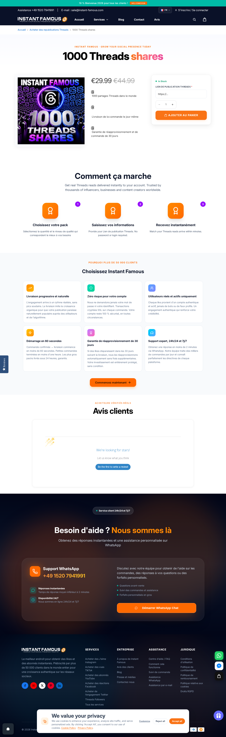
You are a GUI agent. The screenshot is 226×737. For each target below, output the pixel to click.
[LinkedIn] (59, 685)
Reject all (160, 721)
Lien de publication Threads (174, 86)
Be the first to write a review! (113, 466)
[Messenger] (219, 666)
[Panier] (219, 676)
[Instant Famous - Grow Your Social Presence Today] (43, 19)
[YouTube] (33, 685)
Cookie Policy (68, 727)
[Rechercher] (194, 19)
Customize (144, 721)
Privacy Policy (85, 727)
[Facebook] (25, 685)
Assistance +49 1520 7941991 (36, 10)
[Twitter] (42, 685)
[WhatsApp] (219, 655)
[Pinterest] (50, 685)
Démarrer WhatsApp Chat (160, 608)
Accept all (177, 721)
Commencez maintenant (111, 382)
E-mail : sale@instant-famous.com (82, 10)
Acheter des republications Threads (49, 29)
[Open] (8, 729)
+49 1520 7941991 (64, 576)
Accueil (22, 29)
